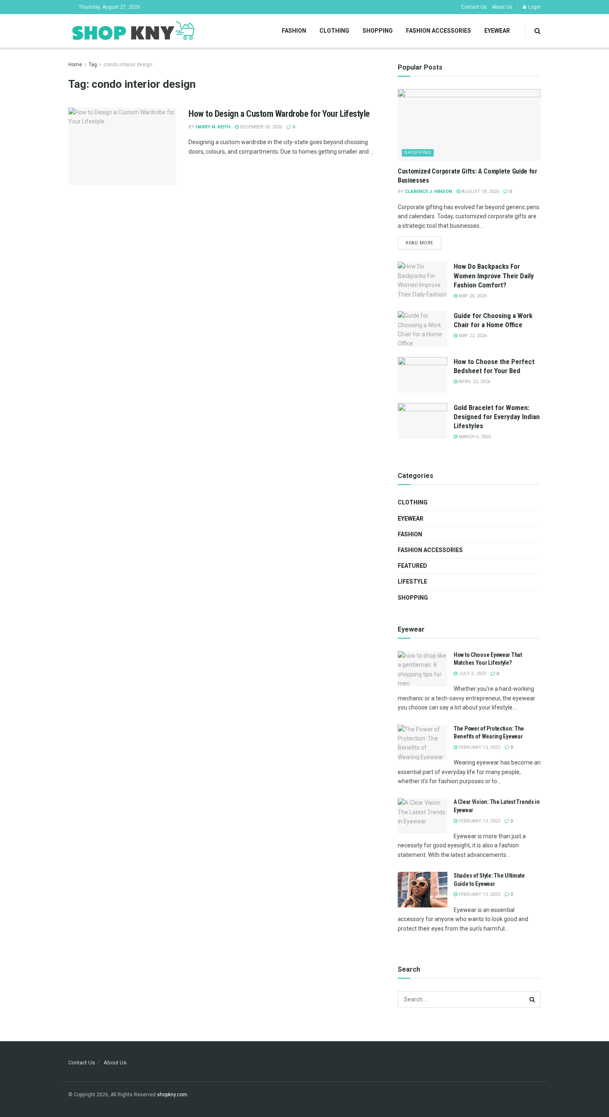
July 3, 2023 (471, 673)
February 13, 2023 (478, 747)
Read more (419, 243)
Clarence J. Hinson (428, 191)
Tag (93, 65)
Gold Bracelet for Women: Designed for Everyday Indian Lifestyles (497, 416)
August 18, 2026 (479, 191)
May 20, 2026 (472, 296)
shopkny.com (172, 1095)
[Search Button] (532, 999)
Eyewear (497, 30)
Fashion (294, 30)
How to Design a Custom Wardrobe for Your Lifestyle (279, 114)
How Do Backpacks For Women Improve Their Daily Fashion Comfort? (494, 275)
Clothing (334, 30)
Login (534, 7)
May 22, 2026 (472, 335)
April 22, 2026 (473, 381)
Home (75, 65)
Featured (412, 565)
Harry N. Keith (213, 127)
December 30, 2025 (260, 127)
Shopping (377, 30)
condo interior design (128, 65)
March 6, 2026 (474, 436)
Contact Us (474, 7)
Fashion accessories (438, 30)
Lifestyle (412, 581)
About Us (502, 7)
